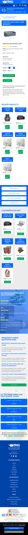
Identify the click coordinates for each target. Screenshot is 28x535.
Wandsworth (14, 482)
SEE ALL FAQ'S (14, 384)
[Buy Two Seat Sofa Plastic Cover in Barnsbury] (20, 117)
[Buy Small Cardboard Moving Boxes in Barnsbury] (20, 250)
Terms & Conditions (14, 497)
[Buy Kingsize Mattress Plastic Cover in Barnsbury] (7, 142)
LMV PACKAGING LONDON (18, 516)
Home (3, 16)
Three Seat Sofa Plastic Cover (9, 17)
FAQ (14, 465)
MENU (24, 2)
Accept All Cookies (14, 528)
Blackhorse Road (14, 480)
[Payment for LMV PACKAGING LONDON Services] (14, 514)
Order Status (14, 472)
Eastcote (14, 491)
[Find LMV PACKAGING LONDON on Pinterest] (16, 456)
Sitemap (14, 474)
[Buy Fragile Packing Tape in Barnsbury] (7, 273)
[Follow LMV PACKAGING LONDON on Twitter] (13, 456)
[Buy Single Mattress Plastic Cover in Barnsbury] (7, 167)
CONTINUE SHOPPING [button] (9, 75)
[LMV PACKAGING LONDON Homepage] (7, 2)
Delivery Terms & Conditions (14, 499)
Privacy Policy (22, 525)
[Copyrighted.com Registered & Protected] (14, 510)
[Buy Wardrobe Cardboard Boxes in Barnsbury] (7, 250)
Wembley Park (14, 484)
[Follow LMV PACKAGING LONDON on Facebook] (11, 456)
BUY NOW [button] (7, 232)
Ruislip (14, 489)
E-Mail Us (14, 452)
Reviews (14, 467)
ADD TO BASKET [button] (7, 127)
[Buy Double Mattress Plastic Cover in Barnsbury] (20, 142)
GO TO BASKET (7, 80)
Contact (14, 463)
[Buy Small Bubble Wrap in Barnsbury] (20, 223)
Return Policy (14, 501)
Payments (14, 469)
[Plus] (14, 68)
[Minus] (9, 68)
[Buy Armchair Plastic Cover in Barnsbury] (7, 117)
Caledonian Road (14, 487)
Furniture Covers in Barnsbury (11, 16)
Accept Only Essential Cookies (14, 531)
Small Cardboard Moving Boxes (21, 241)
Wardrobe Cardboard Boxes (7, 241)
